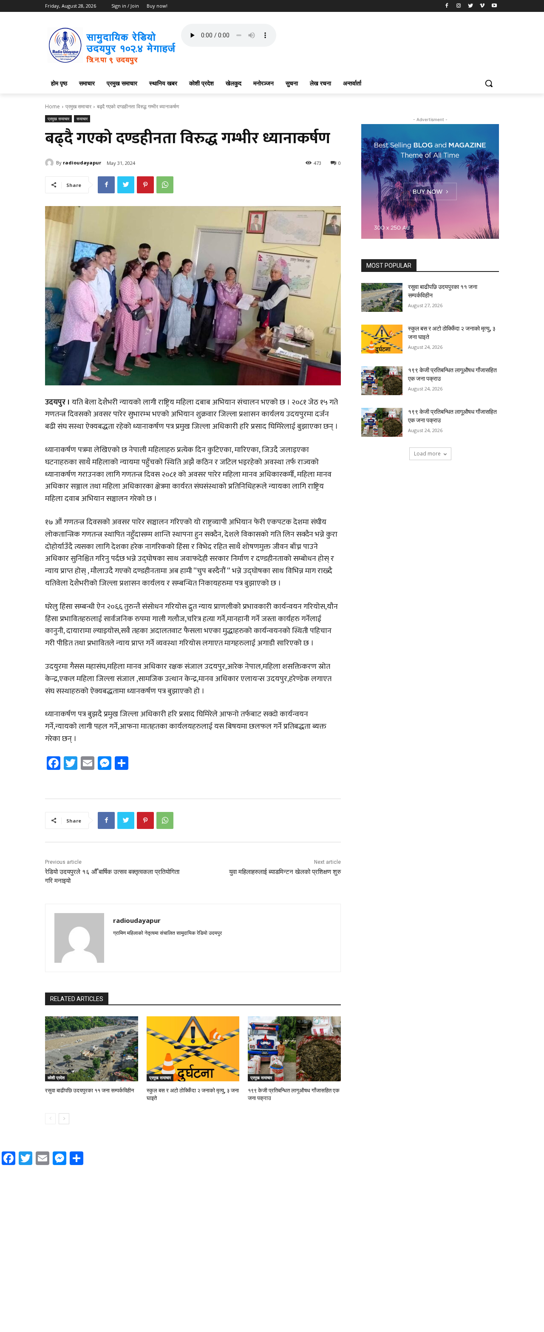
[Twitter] (471, 6)
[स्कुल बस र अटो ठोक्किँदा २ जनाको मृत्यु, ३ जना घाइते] (193, 1048)
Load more (427, 453)
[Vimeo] (482, 6)
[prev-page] (50, 1118)
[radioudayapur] (50, 162)
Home (52, 106)
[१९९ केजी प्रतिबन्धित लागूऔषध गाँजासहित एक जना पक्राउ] (294, 1048)
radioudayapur (82, 162)
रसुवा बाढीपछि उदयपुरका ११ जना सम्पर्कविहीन (89, 1090)
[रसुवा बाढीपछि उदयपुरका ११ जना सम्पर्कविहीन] (91, 1048)
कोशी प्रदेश (56, 1077)
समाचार (82, 119)
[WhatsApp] (164, 184)
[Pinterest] (145, 184)
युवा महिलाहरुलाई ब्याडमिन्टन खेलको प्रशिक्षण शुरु (285, 872)
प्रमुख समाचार (78, 106)
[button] (489, 83)
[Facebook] (447, 6)
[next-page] (64, 1118)
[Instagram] (459, 6)
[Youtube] (494, 6)
